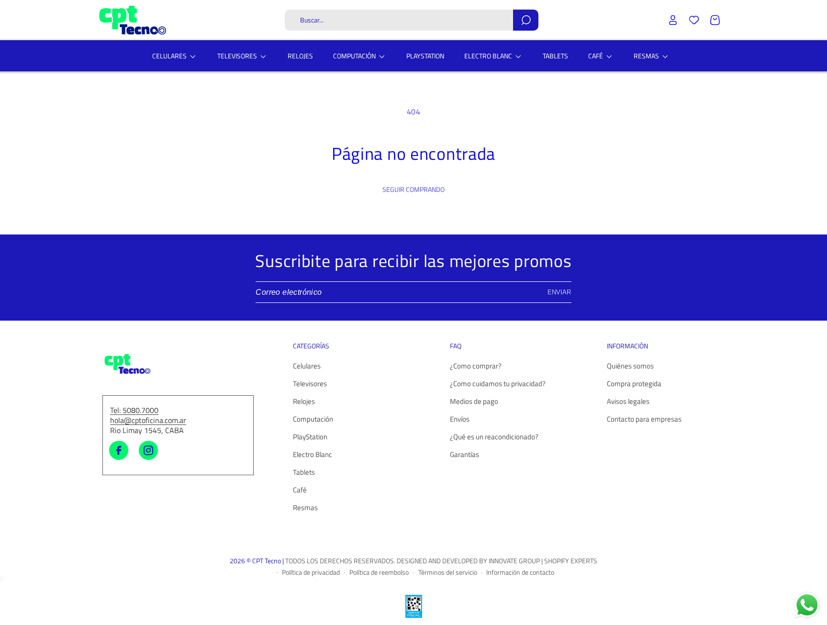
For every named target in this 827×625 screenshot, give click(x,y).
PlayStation (310, 437)
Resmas (305, 507)
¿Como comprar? (476, 366)
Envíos (459, 419)
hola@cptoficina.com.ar (148, 420)
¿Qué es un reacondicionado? (494, 437)
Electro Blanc (312, 454)
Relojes (304, 401)
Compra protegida (634, 384)
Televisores (310, 384)
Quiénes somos (630, 366)
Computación (313, 419)
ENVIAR (559, 292)
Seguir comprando (413, 189)
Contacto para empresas (644, 419)
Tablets (304, 472)
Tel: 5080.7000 (134, 410)
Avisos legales (628, 401)
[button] (411, 20)
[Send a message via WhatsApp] (807, 605)
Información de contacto (520, 572)
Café (300, 490)
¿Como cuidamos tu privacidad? (498, 384)
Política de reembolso (379, 572)
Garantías (464, 454)
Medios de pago (474, 401)
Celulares (307, 366)
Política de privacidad (311, 572)
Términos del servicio (447, 572)
